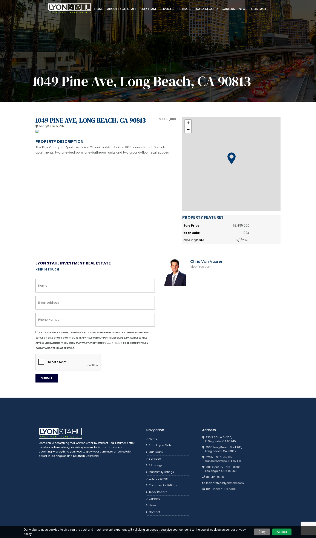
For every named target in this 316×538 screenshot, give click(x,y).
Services (167, 9)
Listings (184, 9)
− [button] (188, 129)
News (243, 9)
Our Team (148, 9)
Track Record (206, 9)
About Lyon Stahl (122, 9)
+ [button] (188, 123)
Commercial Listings (163, 485)
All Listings (156, 465)
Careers (228, 9)
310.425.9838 (215, 477)
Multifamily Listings (161, 472)
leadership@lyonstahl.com (225, 483)
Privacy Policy (112, 343)
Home (98, 9)
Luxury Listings (158, 479)
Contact (259, 9)
